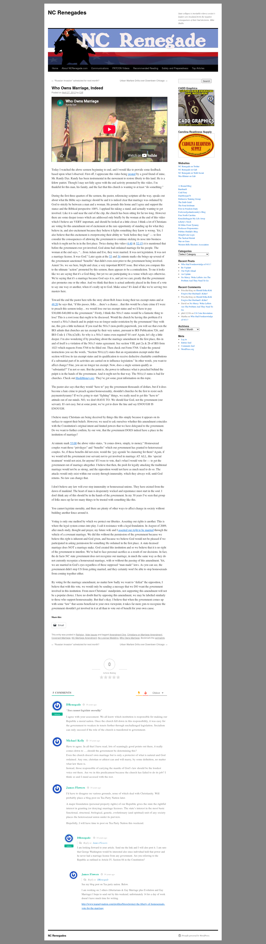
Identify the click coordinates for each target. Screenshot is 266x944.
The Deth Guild (185, 202)
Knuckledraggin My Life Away (191, 218)
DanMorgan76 (184, 195)
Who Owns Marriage (130, 637)
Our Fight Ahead (188, 270)
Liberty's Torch (184, 221)
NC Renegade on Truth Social (191, 172)
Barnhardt (182, 189)
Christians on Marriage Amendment (144, 634)
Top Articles (198, 68)
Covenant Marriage (61, 637)
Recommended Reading (145, 68)
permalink (160, 637)
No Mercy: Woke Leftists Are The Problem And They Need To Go (197, 306)
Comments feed (188, 345)
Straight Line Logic (186, 234)
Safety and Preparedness (175, 68)
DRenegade (73, 704)
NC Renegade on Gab (187, 169)
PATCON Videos (121, 68)
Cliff (81, 92)
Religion (80, 634)
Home (55, 68)
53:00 (73, 443)
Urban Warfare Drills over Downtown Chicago (143, 80)
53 (110, 256)
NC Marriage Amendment (84, 637)
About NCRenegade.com (75, 68)
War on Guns (184, 241)
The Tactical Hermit (186, 237)
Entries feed (186, 342)
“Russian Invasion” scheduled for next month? (75, 80)
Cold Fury (182, 192)
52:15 (139, 243)
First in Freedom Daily (188, 208)
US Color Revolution (203, 313)
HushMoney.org (85, 378)
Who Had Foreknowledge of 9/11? (196, 264)
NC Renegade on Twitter (188, 166)
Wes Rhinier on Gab (187, 176)
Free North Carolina (186, 215)
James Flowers (100, 842)
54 (119, 256)
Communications (100, 68)
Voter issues (91, 634)
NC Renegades (67, 12)
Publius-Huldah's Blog (188, 231)
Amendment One (117, 634)
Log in (184, 339)
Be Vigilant (186, 267)
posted (132, 174)
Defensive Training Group (189, 198)
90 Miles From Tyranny (188, 224)
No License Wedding (108, 637)
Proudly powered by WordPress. (196, 935)
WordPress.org (187, 349)
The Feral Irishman (186, 205)
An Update (186, 274)
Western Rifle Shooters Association (193, 244)
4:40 (129, 243)
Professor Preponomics (188, 228)
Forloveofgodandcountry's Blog (192, 211)
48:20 (55, 304)
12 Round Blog (184, 185)
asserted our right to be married (136, 530)
